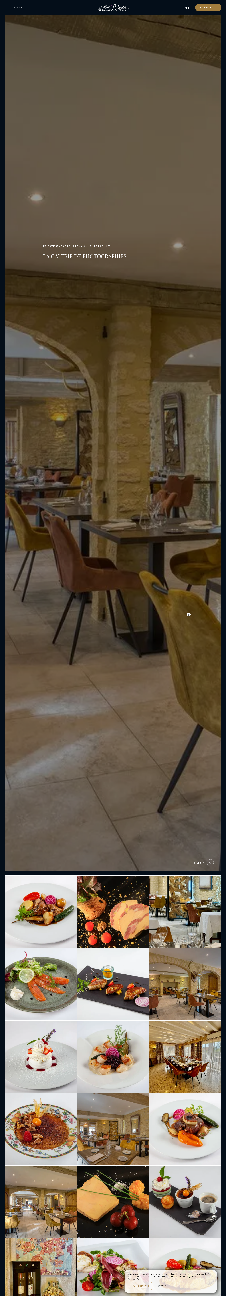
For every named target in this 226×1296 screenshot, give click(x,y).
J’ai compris (140, 1286)
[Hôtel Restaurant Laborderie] (113, 8)
